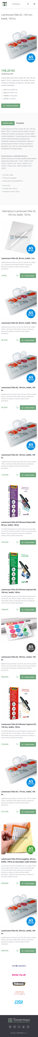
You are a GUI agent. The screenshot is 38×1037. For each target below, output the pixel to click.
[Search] (27, 4)
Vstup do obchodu (12, 105)
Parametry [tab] (20, 123)
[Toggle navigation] (34, 4)
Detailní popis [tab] (8, 123)
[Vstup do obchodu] (18, 275)
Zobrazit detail (29, 276)
